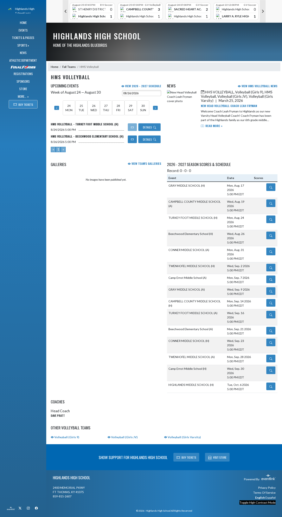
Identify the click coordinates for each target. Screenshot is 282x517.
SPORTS (22, 45)
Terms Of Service (264, 492)
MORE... (22, 96)
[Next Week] (155, 108)
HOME (23, 22)
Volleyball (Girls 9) (66, 437)
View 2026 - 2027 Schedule (142, 86)
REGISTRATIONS (23, 73)
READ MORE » (214, 126)
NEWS (23, 52)
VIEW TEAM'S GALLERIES (146, 163)
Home (54, 66)
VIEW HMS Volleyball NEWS (259, 86)
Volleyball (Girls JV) (124, 437)
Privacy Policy (267, 487)
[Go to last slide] (65, 11)
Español (270, 497)
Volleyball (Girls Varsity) (184, 437)
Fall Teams (69, 66)
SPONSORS (23, 81)
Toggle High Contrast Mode (257, 502)
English (260, 497)
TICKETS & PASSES (23, 37)
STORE (23, 88)
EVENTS (23, 30)
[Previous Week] (56, 108)
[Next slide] (263, 11)
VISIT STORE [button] (219, 457)
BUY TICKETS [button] (25, 104)
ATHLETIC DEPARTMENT (23, 60)
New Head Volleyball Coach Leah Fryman (229, 106)
